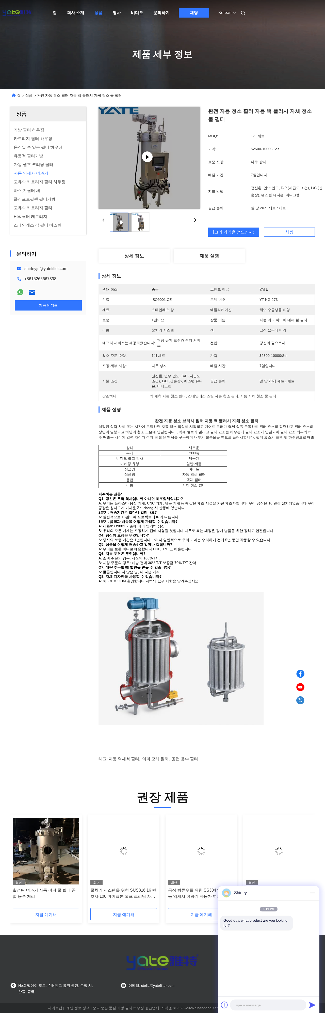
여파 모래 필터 (155, 759)
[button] (19, 863)
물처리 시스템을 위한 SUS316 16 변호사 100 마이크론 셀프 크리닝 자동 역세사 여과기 (123, 893)
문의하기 (161, 12)
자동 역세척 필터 (124, 759)
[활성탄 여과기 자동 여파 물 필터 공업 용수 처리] (46, 851)
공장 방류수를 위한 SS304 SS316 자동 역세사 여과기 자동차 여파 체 (201, 893)
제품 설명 (209, 255)
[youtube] (300, 687)
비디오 (137, 12)
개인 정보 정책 (78, 1008)
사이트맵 (55, 1008)
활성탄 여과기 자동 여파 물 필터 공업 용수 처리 (44, 893)
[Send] (312, 1004)
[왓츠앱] (20, 292)
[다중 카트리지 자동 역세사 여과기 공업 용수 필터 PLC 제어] (279, 851)
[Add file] (224, 1004)
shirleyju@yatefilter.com (45, 268)
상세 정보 (134, 255)
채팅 (194, 12)
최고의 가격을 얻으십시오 (233, 232)
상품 (98, 12)
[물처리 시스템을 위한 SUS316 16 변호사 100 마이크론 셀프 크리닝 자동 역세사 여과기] (123, 851)
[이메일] (32, 292)
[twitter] (300, 700)
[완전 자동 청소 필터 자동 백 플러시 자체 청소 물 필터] (149, 158)
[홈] (17, 12)
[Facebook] (300, 674)
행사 (117, 12)
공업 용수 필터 (185, 759)
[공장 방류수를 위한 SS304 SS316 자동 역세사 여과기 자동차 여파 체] (201, 851)
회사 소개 (75, 12)
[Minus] (312, 893)
